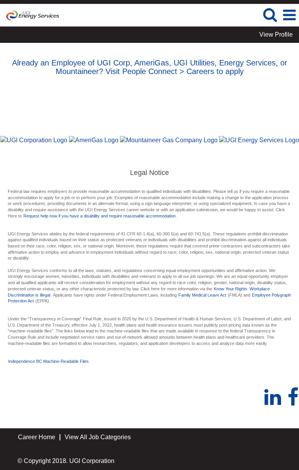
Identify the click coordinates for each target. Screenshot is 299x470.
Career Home (36, 437)
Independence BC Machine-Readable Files (48, 361)
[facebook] (293, 397)
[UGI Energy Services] (30, 14)
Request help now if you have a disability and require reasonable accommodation (99, 216)
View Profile (276, 34)
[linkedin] (275, 397)
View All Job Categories (98, 437)
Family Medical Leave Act (202, 295)
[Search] (270, 15)
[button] (289, 15)
